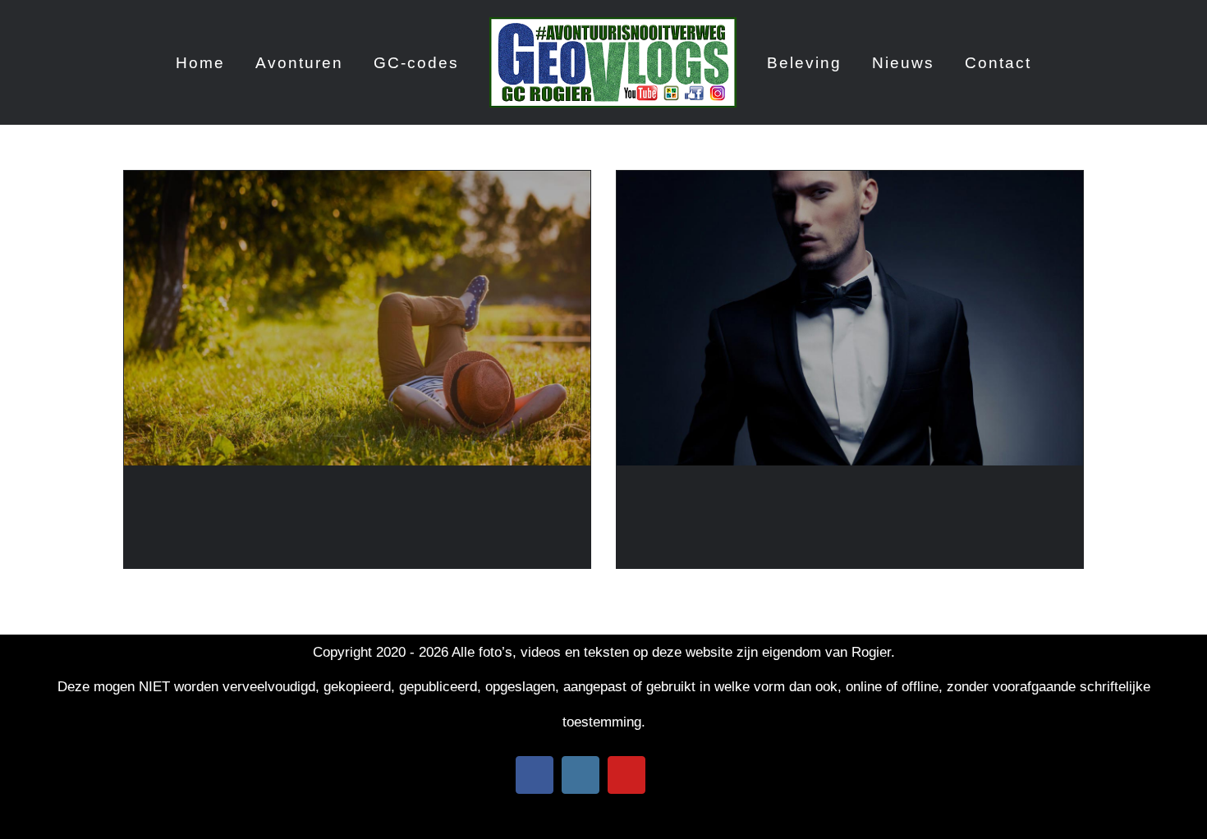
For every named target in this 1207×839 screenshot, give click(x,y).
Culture (707, 521)
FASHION (673, 494)
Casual (165, 521)
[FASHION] (850, 318)
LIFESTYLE (188, 494)
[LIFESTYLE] (357, 318)
